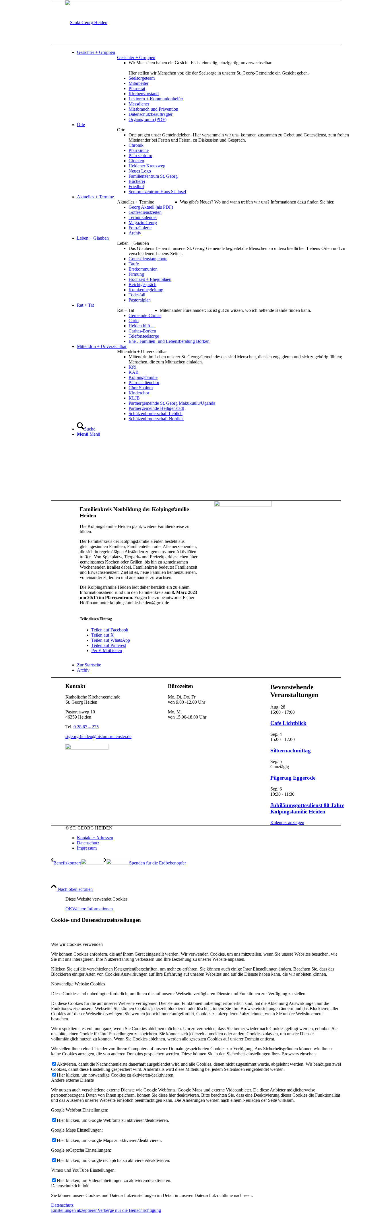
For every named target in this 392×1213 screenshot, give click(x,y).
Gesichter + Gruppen (136, 57)
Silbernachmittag (290, 751)
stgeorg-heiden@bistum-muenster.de (98, 736)
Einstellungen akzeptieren (74, 1210)
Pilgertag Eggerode (292, 778)
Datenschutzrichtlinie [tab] (70, 1185)
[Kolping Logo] (243, 504)
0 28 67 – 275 (86, 726)
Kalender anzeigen (287, 822)
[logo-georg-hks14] (86, 22)
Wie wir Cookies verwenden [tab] (77, 944)
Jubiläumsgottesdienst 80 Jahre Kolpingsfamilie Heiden (307, 808)
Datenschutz (62, 1205)
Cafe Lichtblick (288, 723)
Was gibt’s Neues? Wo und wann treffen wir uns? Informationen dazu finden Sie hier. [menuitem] (257, 201)
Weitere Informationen (92, 908)
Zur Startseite (89, 664)
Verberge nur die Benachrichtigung (129, 1210)
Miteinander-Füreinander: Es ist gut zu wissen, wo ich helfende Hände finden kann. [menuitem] (235, 310)
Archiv (83, 670)
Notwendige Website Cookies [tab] (78, 983)
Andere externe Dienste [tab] (72, 1080)
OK (68, 908)
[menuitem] (216, 52)
